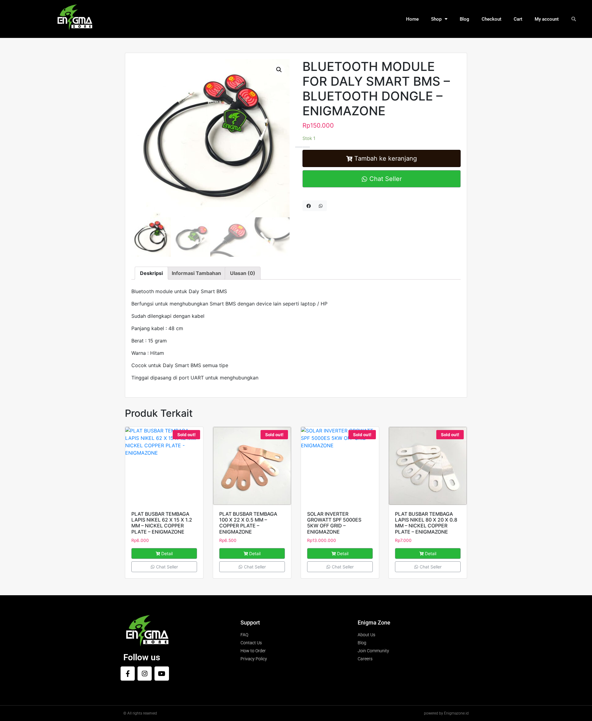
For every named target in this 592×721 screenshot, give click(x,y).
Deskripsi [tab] (151, 273)
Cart (518, 19)
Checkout (491, 19)
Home (412, 19)
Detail (167, 553)
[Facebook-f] (128, 673)
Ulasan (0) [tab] (242, 273)
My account (547, 19)
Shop (436, 19)
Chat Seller (385, 178)
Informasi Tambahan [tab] (196, 273)
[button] (279, 69)
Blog (464, 19)
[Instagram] (145, 673)
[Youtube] (161, 673)
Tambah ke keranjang (385, 158)
